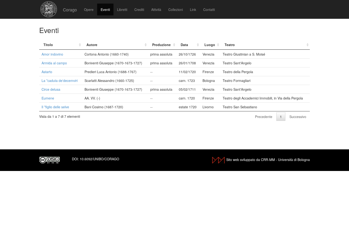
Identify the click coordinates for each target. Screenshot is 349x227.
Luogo (209, 44)
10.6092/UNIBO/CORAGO (99, 158)
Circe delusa (51, 89)
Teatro (230, 44)
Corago (70, 9)
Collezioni (175, 9)
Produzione (161, 44)
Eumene (48, 98)
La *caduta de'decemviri (60, 80)
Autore (91, 44)
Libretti (122, 9)
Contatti (209, 9)
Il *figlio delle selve (55, 106)
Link (193, 9)
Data (184, 44)
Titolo (48, 44)
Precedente (263, 116)
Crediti (139, 9)
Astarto (47, 71)
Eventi (105, 9)
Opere (89, 9)
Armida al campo (54, 63)
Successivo (297, 116)
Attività (156, 9)
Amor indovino (52, 54)
